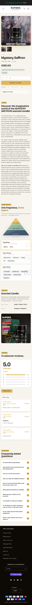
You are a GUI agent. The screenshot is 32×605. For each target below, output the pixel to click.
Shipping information (8, 91)
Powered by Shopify (22, 602)
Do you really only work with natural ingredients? (13, 512)
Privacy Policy (7, 533)
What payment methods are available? (13, 490)
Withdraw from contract (9, 558)
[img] (16, 401)
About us (5, 551)
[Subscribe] (25, 569)
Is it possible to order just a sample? (12, 501)
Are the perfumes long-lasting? (11, 462)
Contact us (6, 554)
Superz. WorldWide (13, 602)
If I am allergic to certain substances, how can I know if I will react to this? (13, 506)
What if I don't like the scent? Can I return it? (12, 518)
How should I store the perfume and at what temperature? (13, 468)
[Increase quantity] (10, 78)
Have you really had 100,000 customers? (14, 478)
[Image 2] (9, 49)
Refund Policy (7, 536)
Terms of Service (7, 540)
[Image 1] (3, 49)
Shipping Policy (7, 544)
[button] (3, 9)
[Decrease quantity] (3, 78)
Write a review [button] (6, 391)
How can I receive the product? (11, 473)
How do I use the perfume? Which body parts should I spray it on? (13, 484)
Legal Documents (8, 547)
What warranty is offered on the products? (12, 495)
